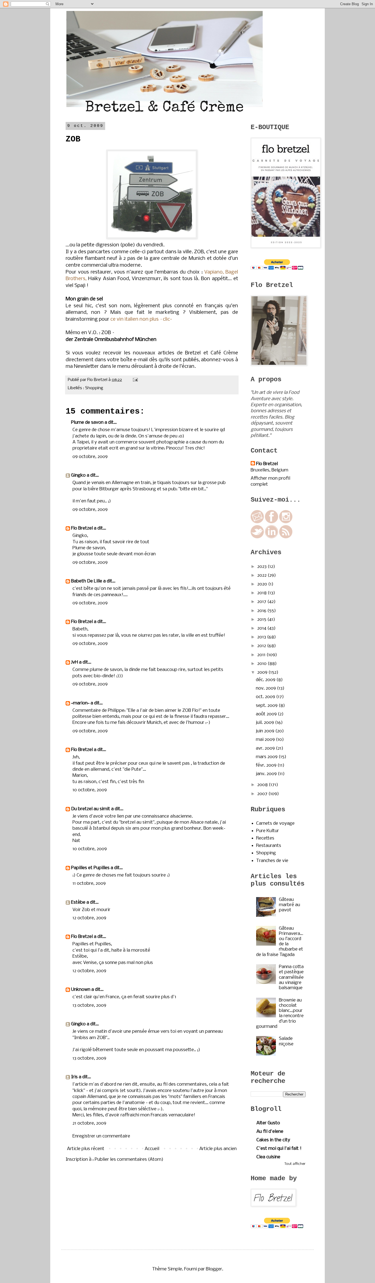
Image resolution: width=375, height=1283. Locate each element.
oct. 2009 (266, 696)
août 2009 (267, 714)
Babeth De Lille (86, 581)
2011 (262, 655)
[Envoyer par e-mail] (110, 388)
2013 (262, 637)
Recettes (265, 838)
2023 (262, 566)
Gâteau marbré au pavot (289, 905)
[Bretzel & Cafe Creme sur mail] (257, 522)
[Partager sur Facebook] (126, 388)
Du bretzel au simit (90, 809)
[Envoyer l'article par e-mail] (134, 380)
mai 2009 (266, 739)
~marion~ (80, 703)
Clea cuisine (268, 1157)
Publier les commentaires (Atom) (129, 1159)
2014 (262, 628)
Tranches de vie (272, 860)
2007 (262, 793)
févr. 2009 (267, 765)
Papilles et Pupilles (90, 867)
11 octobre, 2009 (89, 883)
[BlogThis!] (116, 388)
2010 (262, 663)
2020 (262, 584)
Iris (74, 1077)
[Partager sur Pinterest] (131, 388)
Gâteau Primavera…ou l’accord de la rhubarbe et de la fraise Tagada (279, 941)
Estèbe (78, 902)
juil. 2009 (265, 722)
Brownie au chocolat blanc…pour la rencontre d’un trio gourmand (280, 1013)
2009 (262, 672)
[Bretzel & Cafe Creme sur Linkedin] (271, 537)
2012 (262, 645)
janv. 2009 (267, 773)
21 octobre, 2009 (89, 1123)
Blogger (214, 1269)
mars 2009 (267, 756)
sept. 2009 (267, 705)
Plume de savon (87, 422)
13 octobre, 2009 (89, 1005)
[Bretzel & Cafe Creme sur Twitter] (257, 537)
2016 (262, 610)
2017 (262, 601)
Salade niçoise (286, 1041)
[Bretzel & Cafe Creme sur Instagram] (285, 522)
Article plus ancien (218, 1148)
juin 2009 (265, 731)
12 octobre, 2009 (89, 918)
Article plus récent (85, 1148)
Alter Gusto (268, 1123)
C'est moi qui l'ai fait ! (278, 1148)
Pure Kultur (267, 830)
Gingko (78, 475)
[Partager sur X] (121, 388)
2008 (263, 784)
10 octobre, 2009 (89, 790)
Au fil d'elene (269, 1131)
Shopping (94, 388)
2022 (262, 575)
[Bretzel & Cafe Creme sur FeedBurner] (285, 537)
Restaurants (268, 845)
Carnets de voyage (275, 823)
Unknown (80, 989)
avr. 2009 (266, 748)
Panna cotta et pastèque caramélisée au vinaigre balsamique (291, 977)
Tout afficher (295, 1164)
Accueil (152, 1148)
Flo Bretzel (82, 528)
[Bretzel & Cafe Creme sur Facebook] (271, 522)
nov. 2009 (266, 688)
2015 (262, 619)
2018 (262, 593)
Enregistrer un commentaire (101, 1136)
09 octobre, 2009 (90, 456)
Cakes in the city (273, 1140)
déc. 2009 (266, 679)
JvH (74, 662)
